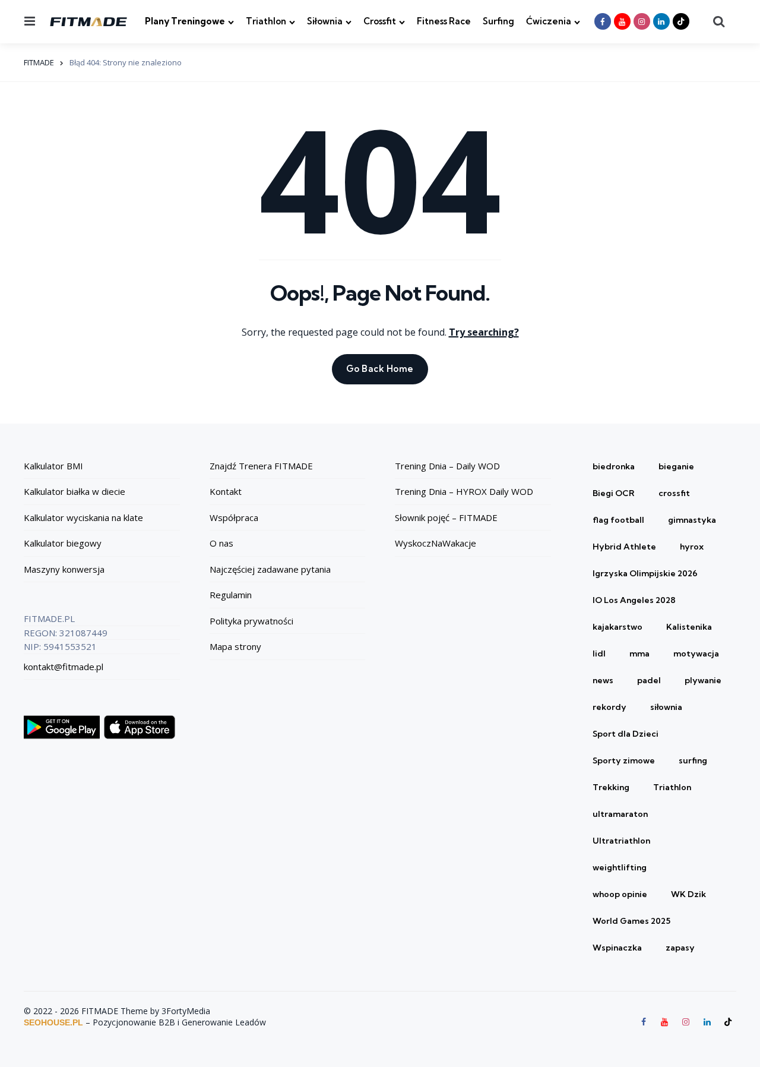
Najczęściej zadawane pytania (270, 569)
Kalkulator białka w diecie (74, 491)
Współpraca (234, 517)
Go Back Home (380, 368)
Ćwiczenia (548, 21)
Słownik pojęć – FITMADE (446, 517)
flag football (618, 519)
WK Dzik (688, 894)
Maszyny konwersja (64, 569)
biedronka (614, 466)
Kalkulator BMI (53, 466)
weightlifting (620, 867)
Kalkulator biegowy (63, 543)
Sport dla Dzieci (625, 733)
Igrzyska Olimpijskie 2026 (645, 573)
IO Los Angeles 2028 (634, 600)
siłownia (666, 707)
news (603, 680)
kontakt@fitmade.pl (63, 667)
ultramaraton (620, 814)
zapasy (680, 947)
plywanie (703, 680)
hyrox (692, 546)
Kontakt (226, 491)
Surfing (498, 21)
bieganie (676, 466)
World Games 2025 (631, 921)
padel (649, 680)
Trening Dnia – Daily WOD (447, 466)
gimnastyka (692, 519)
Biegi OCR (614, 493)
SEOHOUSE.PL (53, 1022)
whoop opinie (620, 894)
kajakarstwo (617, 626)
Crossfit (379, 21)
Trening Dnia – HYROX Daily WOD (464, 491)
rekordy (609, 707)
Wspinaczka (617, 947)
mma (639, 653)
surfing (693, 760)
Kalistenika (689, 626)
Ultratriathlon (621, 840)
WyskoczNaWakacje (435, 543)
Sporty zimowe (624, 760)
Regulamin (231, 595)
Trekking (611, 787)
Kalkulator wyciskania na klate (83, 517)
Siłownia (325, 21)
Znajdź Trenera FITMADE (261, 466)
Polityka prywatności (251, 621)
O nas (221, 543)
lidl (599, 653)
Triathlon (266, 21)
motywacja (696, 653)
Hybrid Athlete (624, 546)
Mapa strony (235, 646)
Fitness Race (444, 21)
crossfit (674, 493)
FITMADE (39, 62)
